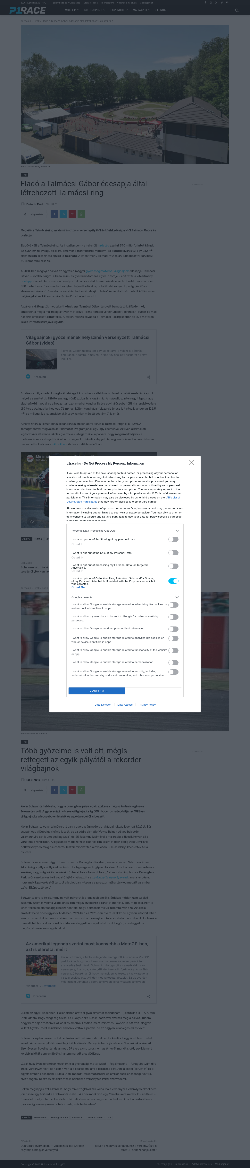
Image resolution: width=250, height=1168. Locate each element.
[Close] (192, 463)
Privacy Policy (147, 704)
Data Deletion (103, 704)
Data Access (125, 704)
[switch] (173, 539)
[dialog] (125, 584)
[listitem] (125, 531)
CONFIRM (97, 690)
